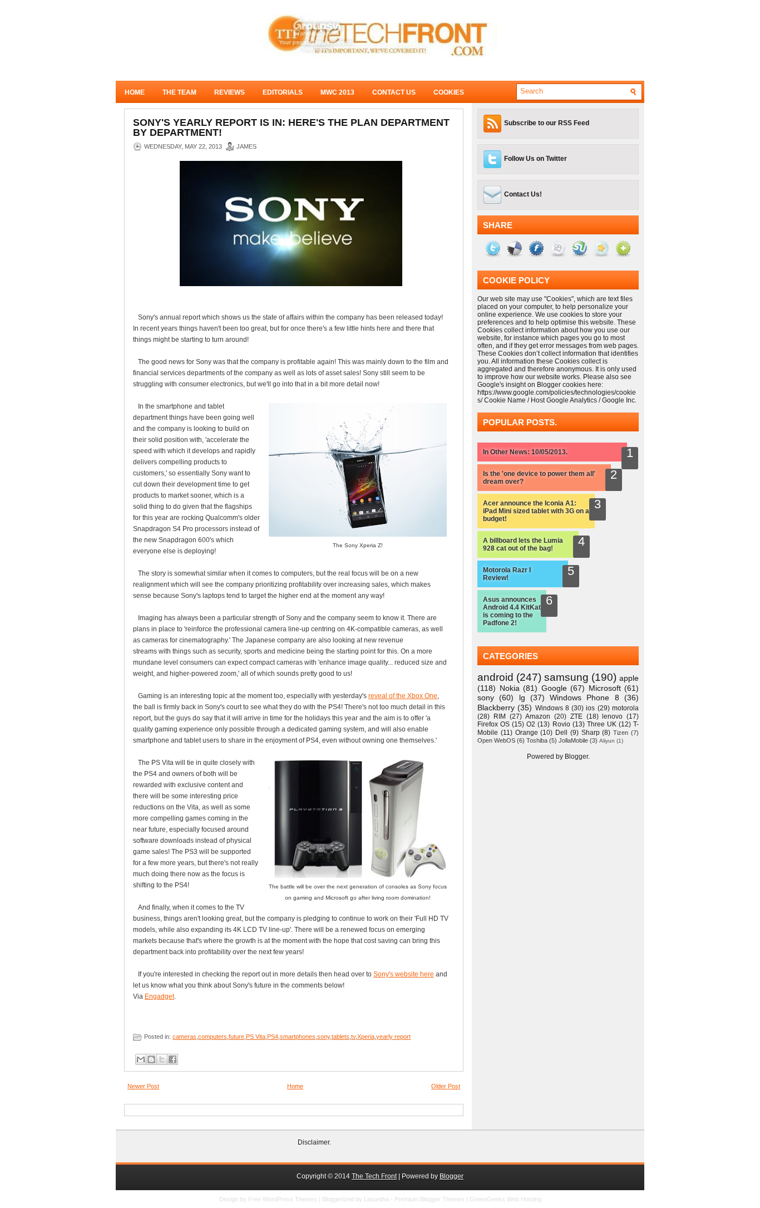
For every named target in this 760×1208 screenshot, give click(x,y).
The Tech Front (374, 1176)
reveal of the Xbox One (402, 696)
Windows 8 (552, 708)
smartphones (297, 1036)
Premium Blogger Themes (429, 1199)
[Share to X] (161, 1059)
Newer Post (143, 1086)
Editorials (283, 92)
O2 (530, 724)
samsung (566, 677)
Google (554, 688)
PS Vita (255, 1036)
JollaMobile (573, 740)
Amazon (537, 716)
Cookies (448, 92)
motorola (625, 708)
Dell (561, 732)
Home (135, 92)
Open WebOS (496, 740)
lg (522, 697)
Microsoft (605, 688)
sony (323, 1036)
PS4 (272, 1036)
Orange (526, 732)
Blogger (576, 756)
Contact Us (394, 92)
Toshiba (536, 740)
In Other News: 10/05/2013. (525, 452)
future (236, 1036)
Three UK (601, 724)
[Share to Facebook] (172, 1059)
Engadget (159, 996)
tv (353, 1036)
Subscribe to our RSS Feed (546, 123)
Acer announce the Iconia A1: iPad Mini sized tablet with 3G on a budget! (536, 511)
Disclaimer (313, 1142)
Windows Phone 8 (584, 697)
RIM (499, 716)
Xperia (365, 1036)
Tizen (620, 732)
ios (590, 708)
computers (212, 1036)
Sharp (590, 732)
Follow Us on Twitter (535, 159)
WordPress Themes (290, 1199)
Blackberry (496, 707)
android (495, 677)
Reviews (229, 92)
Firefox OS (493, 724)
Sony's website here (403, 974)
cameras (184, 1036)
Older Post (445, 1086)
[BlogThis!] (151, 1059)
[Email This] (140, 1059)
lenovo (612, 716)
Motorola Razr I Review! (507, 574)
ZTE (576, 716)
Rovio (561, 724)
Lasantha (376, 1199)
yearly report (393, 1036)
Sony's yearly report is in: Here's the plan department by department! (291, 127)
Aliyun (607, 741)
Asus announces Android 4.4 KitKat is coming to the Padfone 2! (512, 611)
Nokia (510, 688)
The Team (179, 92)
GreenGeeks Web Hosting (505, 1199)
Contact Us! (523, 194)
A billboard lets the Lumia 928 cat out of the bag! (523, 544)
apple (629, 678)
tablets (340, 1036)
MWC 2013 (337, 92)
